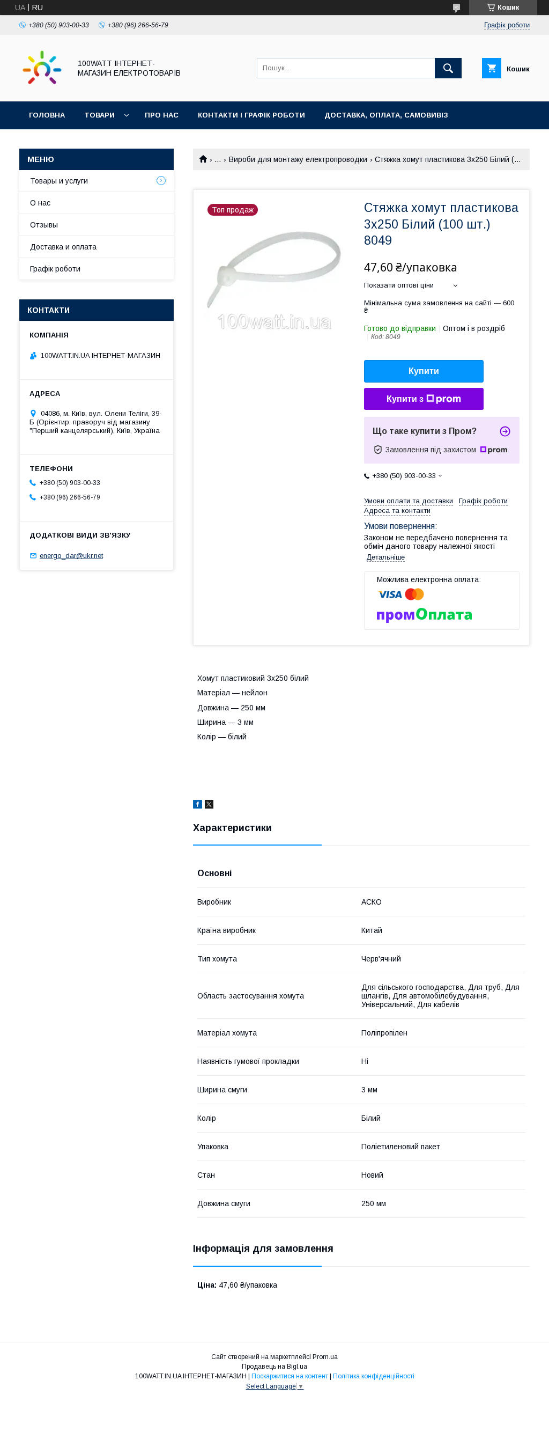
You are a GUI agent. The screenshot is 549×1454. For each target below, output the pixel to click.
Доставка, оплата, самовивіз (386, 115)
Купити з (405, 398)
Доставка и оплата (63, 247)
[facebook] (197, 806)
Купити (424, 371)
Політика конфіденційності (373, 1376)
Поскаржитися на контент (289, 1376)
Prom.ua (325, 1357)
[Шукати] (448, 68)
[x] (209, 806)
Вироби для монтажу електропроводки (298, 159)
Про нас (162, 115)
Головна (47, 115)
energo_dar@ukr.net (71, 556)
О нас (40, 203)
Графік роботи (55, 269)
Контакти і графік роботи (251, 115)
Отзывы (44, 225)
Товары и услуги (59, 181)
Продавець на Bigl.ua (274, 1366)
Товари (99, 115)
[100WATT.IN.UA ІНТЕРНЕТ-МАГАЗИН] (42, 87)
